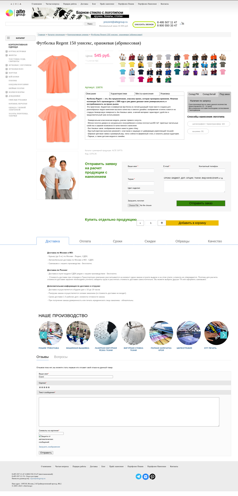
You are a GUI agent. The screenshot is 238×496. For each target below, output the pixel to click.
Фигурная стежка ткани (112, 349)
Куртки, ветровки (17, 51)
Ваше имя (132, 166)
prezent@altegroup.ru (116, 22)
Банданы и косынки (18, 84)
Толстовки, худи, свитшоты (17, 60)
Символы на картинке (49, 430)
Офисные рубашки (18, 100)
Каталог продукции (56, 34)
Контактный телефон (208, 166)
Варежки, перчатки (18, 104)
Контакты (165, 4)
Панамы (13, 81)
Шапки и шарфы (16, 92)
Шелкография (163, 348)
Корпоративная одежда (18, 45)
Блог (94, 4)
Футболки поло (16, 69)
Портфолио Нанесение (147, 4)
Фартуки (13, 73)
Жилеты (13, 55)
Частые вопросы (52, 4)
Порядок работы (70, 4)
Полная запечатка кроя (140, 349)
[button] (223, 335)
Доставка (84, 4)
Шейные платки (16, 88)
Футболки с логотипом (20, 65)
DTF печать (189, 348)
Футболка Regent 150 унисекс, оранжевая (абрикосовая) (116, 34)
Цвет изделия (134, 188)
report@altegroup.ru (37, 478)
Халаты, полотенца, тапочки (18, 115)
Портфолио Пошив (126, 4)
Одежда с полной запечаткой (17, 109)
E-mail (166, 166)
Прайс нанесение (107, 4)
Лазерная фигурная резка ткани (85, 349)
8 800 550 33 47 (167, 25)
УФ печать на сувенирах (223, 349)
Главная (41, 34)
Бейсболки (14, 77)
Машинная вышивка (56, 348)
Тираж (130, 179)
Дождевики (14, 96)
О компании (37, 4)
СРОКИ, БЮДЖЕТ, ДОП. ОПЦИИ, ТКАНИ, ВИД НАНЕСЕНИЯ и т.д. (193, 178)
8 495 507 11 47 (167, 22)
